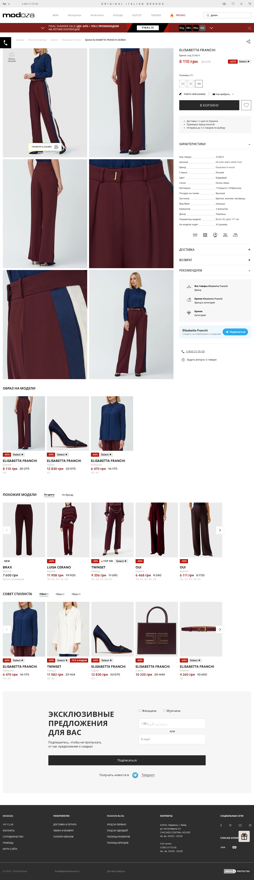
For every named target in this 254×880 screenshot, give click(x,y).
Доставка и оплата (65, 824)
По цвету (49, 494)
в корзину (209, 105)
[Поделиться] (248, 41)
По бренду (67, 494)
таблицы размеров (118, 836)
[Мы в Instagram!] (250, 825)
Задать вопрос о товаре (201, 359)
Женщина (149, 711)
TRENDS (156, 15)
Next (220, 530)
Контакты (9, 830)
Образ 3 (76, 594)
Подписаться (127, 760)
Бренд (197, 290)
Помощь (8, 842)
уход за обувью (116, 824)
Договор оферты (116, 871)
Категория (200, 315)
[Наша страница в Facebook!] (221, 825)
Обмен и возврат (63, 830)
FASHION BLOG (115, 815)
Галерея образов (63, 836)
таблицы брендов (117, 842)
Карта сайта (10, 849)
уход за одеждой (117, 830)
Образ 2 (60, 594)
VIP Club (8, 824)
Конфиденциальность (67, 871)
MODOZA (8, 815)
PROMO (178, 15)
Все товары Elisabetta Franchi (211, 286)
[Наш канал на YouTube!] (240, 825)
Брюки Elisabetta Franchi (208, 298)
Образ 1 (43, 594)
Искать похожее (12, 60)
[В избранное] (246, 105)
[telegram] (230, 825)
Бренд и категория (204, 302)
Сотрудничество (13, 836)
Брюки (198, 311)
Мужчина (173, 711)
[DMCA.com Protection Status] (237, 871)
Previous (7, 530)
